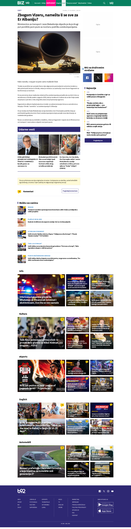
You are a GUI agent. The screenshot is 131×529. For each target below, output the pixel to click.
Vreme (60, 507)
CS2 (69, 368)
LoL (21, 382)
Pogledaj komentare (70, 191)
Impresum (75, 502)
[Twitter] (98, 77)
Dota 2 (94, 383)
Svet (20, 10)
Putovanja (33, 502)
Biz (19, 505)
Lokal (44, 507)
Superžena (33, 507)
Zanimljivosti (25, 465)
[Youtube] (112, 491)
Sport (20, 502)
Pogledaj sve (98, 140)
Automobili (45, 505)
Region (30, 207)
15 (19, 191)
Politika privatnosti (79, 507)
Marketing (75, 499)
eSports (44, 499)
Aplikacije (75, 510)
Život (19, 507)
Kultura (32, 505)
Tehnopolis (46, 502)
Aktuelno (95, 322)
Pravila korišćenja (78, 505)
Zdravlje (33, 499)
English (71, 407)
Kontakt (75, 515)
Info (19, 499)
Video (60, 499)
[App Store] (105, 510)
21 (24, 219)
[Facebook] (87, 77)
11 (24, 207)
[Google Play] (105, 504)
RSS (73, 513)
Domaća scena (73, 381)
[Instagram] (108, 77)
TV (59, 502)
